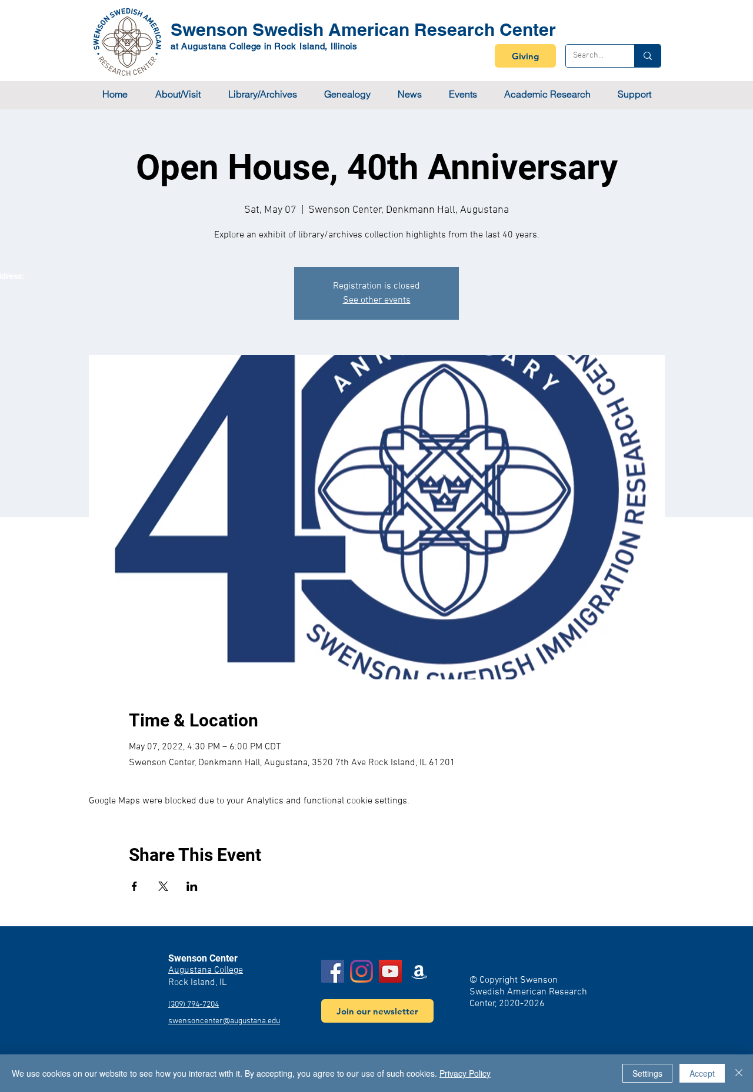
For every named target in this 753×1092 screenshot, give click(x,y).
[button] (177, 94)
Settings (647, 1073)
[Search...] (647, 56)
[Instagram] (361, 971)
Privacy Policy (465, 1073)
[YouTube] (390, 971)
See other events (377, 300)
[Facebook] (332, 971)
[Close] (739, 1073)
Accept (702, 1073)
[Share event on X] (163, 886)
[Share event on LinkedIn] (192, 886)
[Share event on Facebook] (134, 886)
